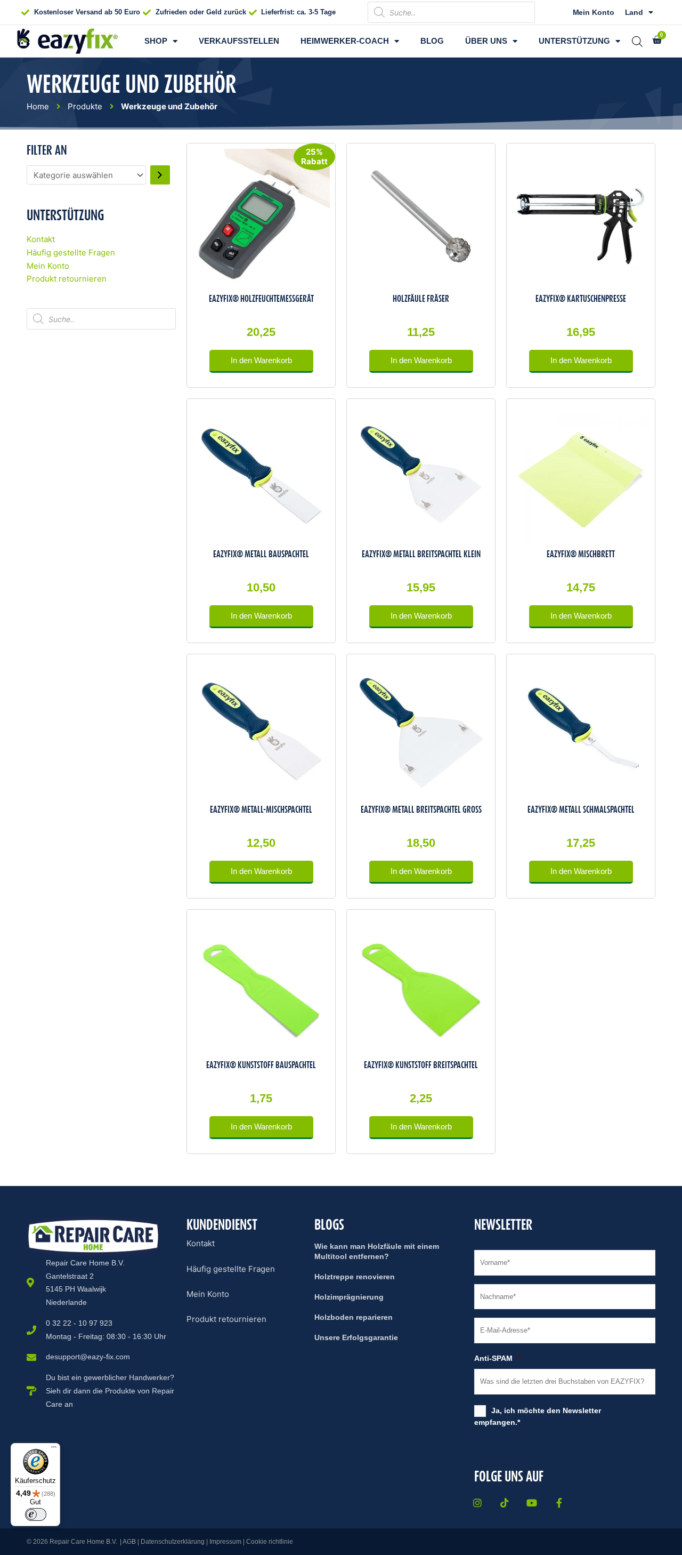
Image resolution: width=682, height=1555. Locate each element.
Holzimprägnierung (349, 1297)
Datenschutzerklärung (173, 1541)
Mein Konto (593, 12)
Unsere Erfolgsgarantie (356, 1337)
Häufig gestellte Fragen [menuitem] (230, 1269)
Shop (155, 40)
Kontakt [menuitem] (200, 1243)
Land (634, 12)
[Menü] (53, 1449)
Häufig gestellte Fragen (71, 252)
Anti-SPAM (496, 1358)
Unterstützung (574, 40)
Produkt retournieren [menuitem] (226, 1319)
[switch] (35, 1514)
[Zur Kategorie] (160, 175)
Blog (432, 40)
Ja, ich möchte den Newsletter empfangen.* (537, 1416)
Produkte (85, 106)
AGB (129, 1541)
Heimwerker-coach (345, 40)
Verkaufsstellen (239, 40)
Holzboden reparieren (353, 1317)
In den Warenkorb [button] (261, 360)
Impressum (225, 1541)
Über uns (486, 40)
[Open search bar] (637, 41)
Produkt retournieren (67, 279)
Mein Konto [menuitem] (207, 1294)
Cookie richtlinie (269, 1541)
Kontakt (41, 239)
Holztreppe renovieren (354, 1276)
